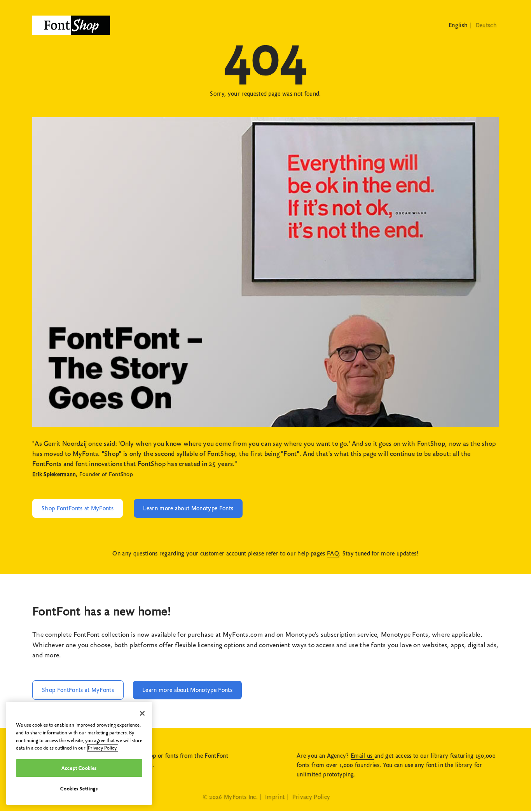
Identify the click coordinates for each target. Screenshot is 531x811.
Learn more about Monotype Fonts (188, 508)
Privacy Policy (311, 796)
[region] (79, 753)
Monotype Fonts (404, 635)
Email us (362, 755)
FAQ (333, 553)
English (458, 25)
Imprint (275, 796)
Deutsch (486, 25)
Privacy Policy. (102, 748)
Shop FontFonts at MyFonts (78, 508)
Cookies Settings (79, 789)
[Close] (142, 713)
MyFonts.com (243, 635)
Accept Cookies (79, 768)
